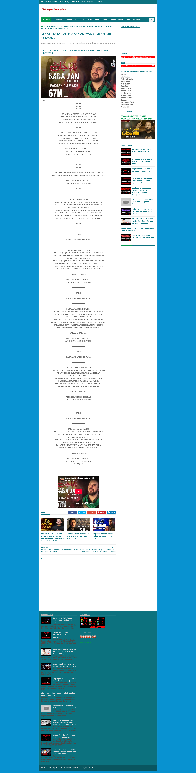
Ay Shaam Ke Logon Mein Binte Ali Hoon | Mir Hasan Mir (142, 201)
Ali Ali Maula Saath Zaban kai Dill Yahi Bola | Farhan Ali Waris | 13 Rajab (142, 221)
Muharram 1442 (92, 26)
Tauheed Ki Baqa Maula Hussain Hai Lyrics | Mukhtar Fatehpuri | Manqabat (141, 191)
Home (47, 20)
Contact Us (75, 2)
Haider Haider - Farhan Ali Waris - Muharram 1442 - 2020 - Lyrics (78, 536)
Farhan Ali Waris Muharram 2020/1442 (72, 26)
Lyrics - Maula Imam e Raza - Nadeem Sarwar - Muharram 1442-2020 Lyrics (64, 751)
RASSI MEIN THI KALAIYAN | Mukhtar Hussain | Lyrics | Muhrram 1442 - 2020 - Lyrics (64, 722)
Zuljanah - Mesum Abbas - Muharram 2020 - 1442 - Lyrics (103, 536)
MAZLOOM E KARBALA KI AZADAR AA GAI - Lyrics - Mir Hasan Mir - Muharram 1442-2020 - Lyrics (52, 537)
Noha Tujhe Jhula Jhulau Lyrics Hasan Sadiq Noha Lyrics (142, 211)
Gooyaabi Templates (88, 768)
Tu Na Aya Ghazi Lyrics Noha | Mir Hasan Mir (141, 150)
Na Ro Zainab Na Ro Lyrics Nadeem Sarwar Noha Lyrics (64, 665)
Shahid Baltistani (133, 20)
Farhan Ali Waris (73, 20)
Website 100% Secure (49, 2)
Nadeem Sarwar (116, 20)
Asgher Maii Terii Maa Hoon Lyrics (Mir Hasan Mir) (143, 170)
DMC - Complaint (87, 2)
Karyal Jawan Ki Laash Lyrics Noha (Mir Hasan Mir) (143, 236)
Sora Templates (53, 768)
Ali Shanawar (58, 20)
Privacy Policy (64, 2)
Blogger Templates (66, 768)
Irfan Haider (87, 20)
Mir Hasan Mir (101, 20)
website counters (86, 642)
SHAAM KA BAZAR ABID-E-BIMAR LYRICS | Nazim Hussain (142, 161)
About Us (99, 2)
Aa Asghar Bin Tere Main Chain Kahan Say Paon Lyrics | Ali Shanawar (142, 180)
